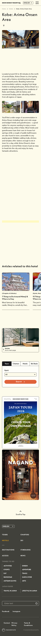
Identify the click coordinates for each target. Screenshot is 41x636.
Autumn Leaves (10, 581)
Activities (8, 566)
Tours (7, 364)
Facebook (5, 611)
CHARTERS (24, 535)
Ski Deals (34, 364)
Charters (16, 364)
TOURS (5, 535)
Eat (5, 573)
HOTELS (5, 540)
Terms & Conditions (28, 624)
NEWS (22, 556)
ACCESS (5, 556)
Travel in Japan (10, 591)
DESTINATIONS (8, 550)
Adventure (26, 569)
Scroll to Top (20, 514)
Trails (24, 573)
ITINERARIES (25, 550)
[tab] (6, 364)
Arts (24, 581)
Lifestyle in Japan (29, 591)
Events (7, 569)
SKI (21, 540)
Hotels (25, 364)
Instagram (16, 611)
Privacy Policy (14, 624)
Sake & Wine (27, 577)
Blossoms (8, 577)
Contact (7, 623)
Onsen (25, 566)
